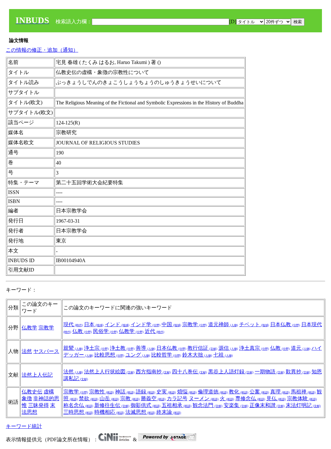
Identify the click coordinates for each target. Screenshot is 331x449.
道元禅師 (223, 324)
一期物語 (269, 371)
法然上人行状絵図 (109, 371)
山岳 (109, 398)
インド (117, 324)
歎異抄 (298, 371)
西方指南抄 (153, 371)
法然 (27, 351)
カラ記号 (177, 398)
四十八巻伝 (189, 371)
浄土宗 (96, 348)
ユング (137, 355)
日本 (93, 324)
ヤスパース (46, 351)
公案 (259, 391)
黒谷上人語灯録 (230, 371)
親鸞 (73, 348)
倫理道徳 (213, 391)
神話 (124, 391)
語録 (145, 391)
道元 (300, 348)
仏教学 (29, 327)
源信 (228, 348)
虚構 (49, 391)
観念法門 (207, 405)
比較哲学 (166, 355)
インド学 (145, 324)
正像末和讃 (267, 405)
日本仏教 (285, 324)
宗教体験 (302, 398)
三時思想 (78, 412)
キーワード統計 (24, 426)
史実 (166, 391)
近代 (154, 331)
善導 (145, 348)
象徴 (27, 398)
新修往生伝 (111, 405)
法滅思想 (140, 412)
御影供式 (145, 405)
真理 (280, 391)
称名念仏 (78, 405)
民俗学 (105, 331)
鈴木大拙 (197, 355)
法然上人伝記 (37, 375)
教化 (238, 391)
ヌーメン (204, 398)
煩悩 (187, 391)
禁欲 (88, 398)
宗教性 (101, 391)
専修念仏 (250, 398)
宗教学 (46, 327)
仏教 (82, 331)
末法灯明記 (303, 405)
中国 (171, 324)
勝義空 (153, 398)
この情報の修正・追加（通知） (42, 50)
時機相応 (109, 412)
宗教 (130, 398)
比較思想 (109, 355)
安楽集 (236, 405)
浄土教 (122, 348)
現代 (73, 324)
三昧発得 (38, 405)
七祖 (223, 355)
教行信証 (202, 348)
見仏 (276, 398)
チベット (254, 324)
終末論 (168, 412)
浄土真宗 (254, 348)
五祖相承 (176, 405)
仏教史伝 (32, 391)
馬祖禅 (303, 391)
